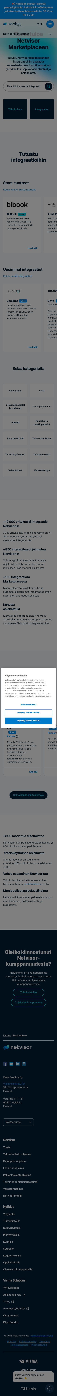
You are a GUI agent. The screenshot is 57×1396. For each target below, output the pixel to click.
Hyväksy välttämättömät (28, 713)
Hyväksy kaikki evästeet (28, 721)
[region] (28, 698)
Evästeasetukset (28, 705)
